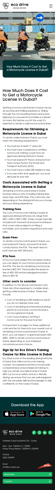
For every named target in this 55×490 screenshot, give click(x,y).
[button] (50, 6)
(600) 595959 (8, 458)
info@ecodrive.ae (11, 467)
